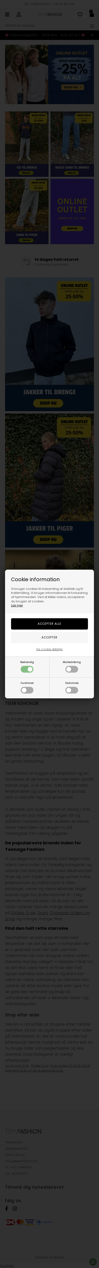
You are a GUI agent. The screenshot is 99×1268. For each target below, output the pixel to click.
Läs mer (17, 605)
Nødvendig (27, 662)
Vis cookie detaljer (49, 649)
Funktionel (27, 683)
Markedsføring (72, 662)
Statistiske (72, 683)
